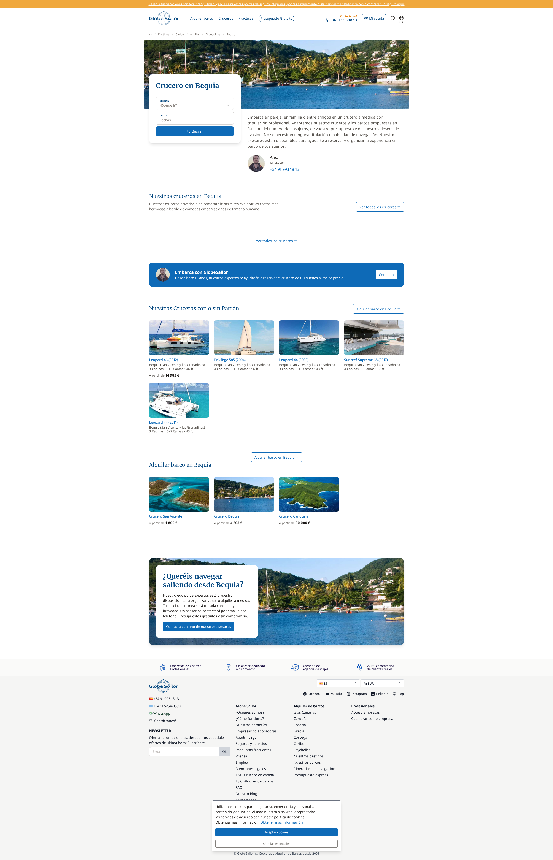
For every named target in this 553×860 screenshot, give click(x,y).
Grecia (299, 731)
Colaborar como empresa (372, 718)
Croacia (300, 724)
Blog (400, 694)
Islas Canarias (305, 712)
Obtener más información (281, 822)
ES (325, 683)
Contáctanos (246, 800)
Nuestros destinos (309, 756)
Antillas (194, 34)
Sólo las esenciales (276, 843)
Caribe (180, 34)
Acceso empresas (365, 712)
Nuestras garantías (251, 724)
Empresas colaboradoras (256, 731)
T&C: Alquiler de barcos (255, 781)
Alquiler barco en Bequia (376, 309)
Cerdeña (300, 718)
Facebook (314, 694)
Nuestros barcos (307, 762)
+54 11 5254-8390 (167, 706)
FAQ (239, 787)
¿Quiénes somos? (250, 712)
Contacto (386, 274)
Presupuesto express (311, 775)
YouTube (336, 694)
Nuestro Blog (246, 793)
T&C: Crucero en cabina (255, 775)
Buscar (197, 131)
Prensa (241, 756)
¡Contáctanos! (164, 720)
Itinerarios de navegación (314, 768)
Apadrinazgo (246, 737)
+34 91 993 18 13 (284, 169)
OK (224, 751)
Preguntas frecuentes (253, 750)
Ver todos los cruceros (378, 207)
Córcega (300, 737)
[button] (202, 18)
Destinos (163, 34)
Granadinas (213, 34)
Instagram (359, 694)
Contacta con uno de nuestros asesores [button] (198, 626)
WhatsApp (161, 713)
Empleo (242, 762)
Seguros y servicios (251, 743)
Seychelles (302, 750)
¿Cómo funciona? (250, 718)
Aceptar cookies (276, 832)
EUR (371, 683)
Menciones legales (251, 768)
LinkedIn (382, 694)
